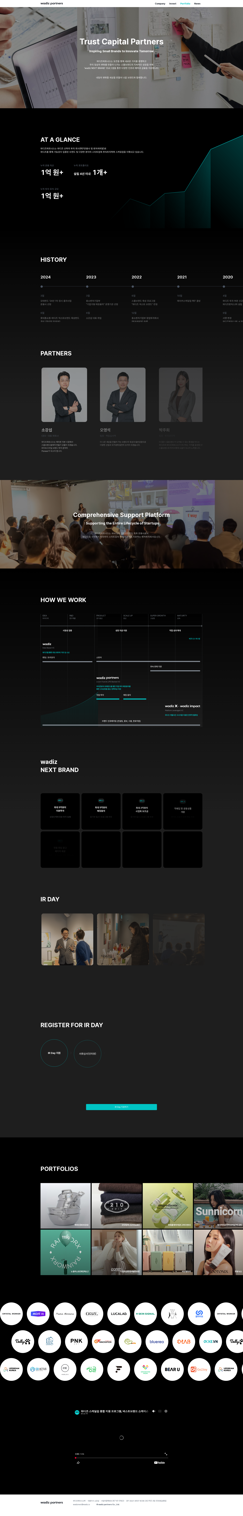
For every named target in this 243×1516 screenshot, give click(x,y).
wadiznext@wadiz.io (81, 1504)
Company (160, 3)
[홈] (51, 3)
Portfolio (185, 3)
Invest (172, 3)
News (197, 3)
